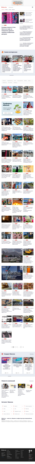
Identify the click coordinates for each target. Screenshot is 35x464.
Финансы (4, 80)
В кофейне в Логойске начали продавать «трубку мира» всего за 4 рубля (6, 242)
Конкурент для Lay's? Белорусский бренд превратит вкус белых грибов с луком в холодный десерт (28, 176)
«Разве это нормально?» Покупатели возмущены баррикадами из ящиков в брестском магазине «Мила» (6, 209)
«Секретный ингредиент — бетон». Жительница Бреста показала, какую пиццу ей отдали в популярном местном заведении (28, 293)
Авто (15, 80)
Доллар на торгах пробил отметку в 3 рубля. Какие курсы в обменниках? (17, 325)
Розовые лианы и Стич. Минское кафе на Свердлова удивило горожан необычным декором (9, 31)
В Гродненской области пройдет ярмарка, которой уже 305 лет (28, 143)
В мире (22, 454)
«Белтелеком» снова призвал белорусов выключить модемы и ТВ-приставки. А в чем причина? (17, 226)
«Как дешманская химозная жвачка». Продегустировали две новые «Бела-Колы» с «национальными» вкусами (27, 67)
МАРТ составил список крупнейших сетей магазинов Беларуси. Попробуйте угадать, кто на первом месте (7, 310)
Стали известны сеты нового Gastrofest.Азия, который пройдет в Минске (17, 128)
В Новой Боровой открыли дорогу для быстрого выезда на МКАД (28, 192)
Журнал (13, 9)
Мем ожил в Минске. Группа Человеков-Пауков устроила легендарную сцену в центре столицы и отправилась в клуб (28, 310)
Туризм (22, 452)
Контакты (3, 457)
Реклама (8, 451)
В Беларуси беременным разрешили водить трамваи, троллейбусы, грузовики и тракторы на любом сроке (17, 144)
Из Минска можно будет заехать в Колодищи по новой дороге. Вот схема (16, 160)
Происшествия (20, 80)
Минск (8, 13)
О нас (8, 450)
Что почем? (15, 56)
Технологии (5, 82)
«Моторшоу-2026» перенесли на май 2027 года (16, 309)
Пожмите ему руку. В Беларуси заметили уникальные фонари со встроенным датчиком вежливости (27, 243)
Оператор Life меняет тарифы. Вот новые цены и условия (17, 192)
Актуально (15, 82)
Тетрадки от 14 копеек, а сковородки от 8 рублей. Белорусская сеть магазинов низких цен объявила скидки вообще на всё (17, 67)
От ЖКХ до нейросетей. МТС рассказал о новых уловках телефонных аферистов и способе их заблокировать (27, 112)
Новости (3, 9)
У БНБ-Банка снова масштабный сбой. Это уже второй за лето (6, 143)
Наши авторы (9, 454)
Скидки (10, 9)
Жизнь (4, 56)
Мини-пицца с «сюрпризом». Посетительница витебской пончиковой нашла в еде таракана (7, 293)
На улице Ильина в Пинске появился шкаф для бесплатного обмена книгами (26, 21)
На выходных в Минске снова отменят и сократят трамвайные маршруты (17, 96)
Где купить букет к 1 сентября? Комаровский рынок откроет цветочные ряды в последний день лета (28, 226)
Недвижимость (10, 80)
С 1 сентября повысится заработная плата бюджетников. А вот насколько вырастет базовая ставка (6, 193)
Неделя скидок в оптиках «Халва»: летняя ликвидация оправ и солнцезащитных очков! (17, 367)
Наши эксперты (8, 456)
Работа (22, 453)
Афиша (25, 80)
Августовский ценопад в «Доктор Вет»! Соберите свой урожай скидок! (28, 366)
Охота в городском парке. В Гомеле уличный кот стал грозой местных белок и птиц (26, 14)
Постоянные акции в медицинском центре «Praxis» (6, 365)
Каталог (6, 9)
